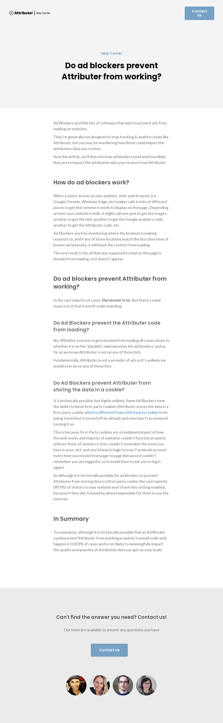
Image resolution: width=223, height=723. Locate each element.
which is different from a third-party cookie (120, 412)
